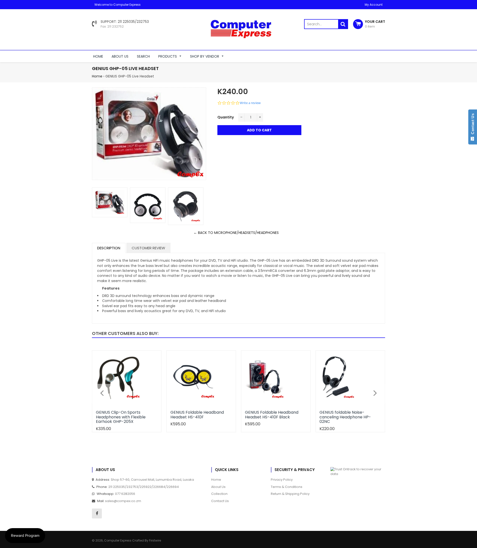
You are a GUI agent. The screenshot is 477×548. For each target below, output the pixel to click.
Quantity (225, 117)
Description (108, 248)
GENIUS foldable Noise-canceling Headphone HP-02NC (345, 416)
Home (97, 76)
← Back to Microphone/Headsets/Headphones (236, 232)
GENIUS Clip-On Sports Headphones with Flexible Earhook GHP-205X (121, 416)
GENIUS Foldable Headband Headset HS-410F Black (271, 414)
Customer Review (148, 248)
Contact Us (473, 125)
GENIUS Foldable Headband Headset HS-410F (197, 414)
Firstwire (155, 540)
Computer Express (118, 540)
